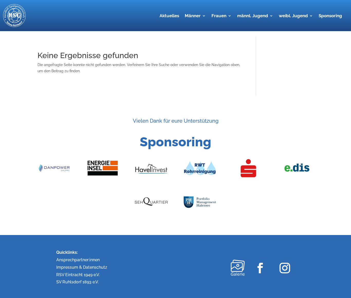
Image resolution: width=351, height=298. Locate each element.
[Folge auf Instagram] (284, 267)
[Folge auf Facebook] (260, 267)
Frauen (218, 16)
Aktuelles (169, 16)
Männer (193, 16)
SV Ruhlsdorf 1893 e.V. (77, 281)
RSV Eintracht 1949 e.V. (78, 274)
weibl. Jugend (293, 16)
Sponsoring (330, 16)
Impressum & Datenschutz (81, 267)
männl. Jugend (252, 16)
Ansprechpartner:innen (78, 259)
